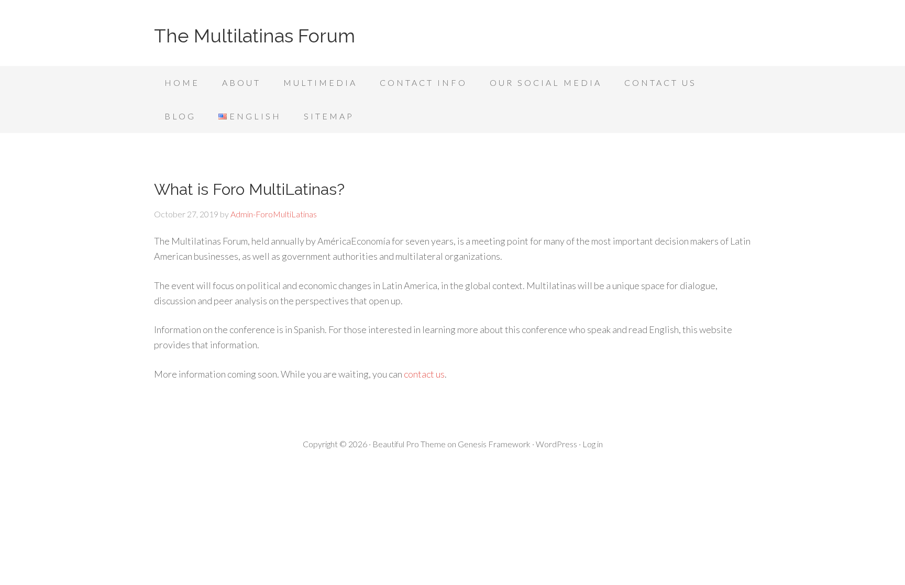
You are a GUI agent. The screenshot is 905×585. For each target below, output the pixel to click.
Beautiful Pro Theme (409, 444)
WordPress (556, 444)
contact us (424, 374)
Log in (592, 444)
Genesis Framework (494, 444)
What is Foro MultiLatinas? (249, 189)
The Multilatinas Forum (254, 36)
